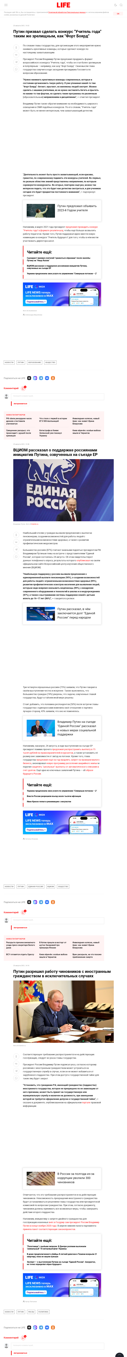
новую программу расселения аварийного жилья (72, 763)
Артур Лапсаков (31, 1301)
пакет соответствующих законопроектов (53, 1229)
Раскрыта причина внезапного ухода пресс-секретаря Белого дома (20, 945)
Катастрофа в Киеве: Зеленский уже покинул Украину (50, 433)
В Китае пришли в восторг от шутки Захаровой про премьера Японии (52, 945)
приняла (27, 1229)
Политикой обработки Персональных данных (67, 12)
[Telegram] (41, 378)
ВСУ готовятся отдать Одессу (20, 954)
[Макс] (35, 378)
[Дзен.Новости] (29, 378)
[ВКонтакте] (47, 378)
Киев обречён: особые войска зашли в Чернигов (87, 431)
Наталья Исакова (31, 839)
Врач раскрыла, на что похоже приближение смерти (87, 955)
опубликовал (84, 560)
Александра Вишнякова (33, 315)
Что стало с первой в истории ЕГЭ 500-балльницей (53, 419)
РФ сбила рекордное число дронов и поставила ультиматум (19, 421)
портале (86, 1102)
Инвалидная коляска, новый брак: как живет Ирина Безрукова (86, 421)
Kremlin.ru (34, 524)
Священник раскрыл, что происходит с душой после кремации (18, 433)
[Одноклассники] (52, 378)
